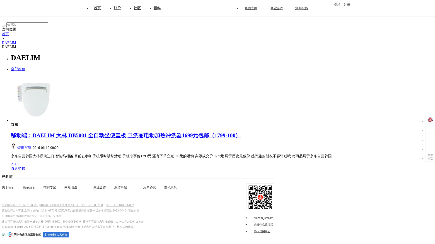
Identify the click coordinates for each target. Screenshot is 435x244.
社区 (137, 8)
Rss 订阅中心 (262, 231)
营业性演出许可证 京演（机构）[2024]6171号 (29, 210)
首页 (97, 8)
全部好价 (18, 69)
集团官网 (251, 8)
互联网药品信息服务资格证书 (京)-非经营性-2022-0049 (92, 210)
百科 (157, 8)
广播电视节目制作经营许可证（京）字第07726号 (31, 216)
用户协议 (149, 187)
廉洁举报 (120, 187)
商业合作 (277, 8)
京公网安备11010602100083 (20, 205)
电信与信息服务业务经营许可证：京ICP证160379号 (71, 205)
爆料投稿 (301, 8)
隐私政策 (170, 187)
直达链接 (18, 168)
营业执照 (133, 210)
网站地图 (70, 187)
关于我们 (8, 187)
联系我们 (29, 187)
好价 (117, 8)
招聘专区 (50, 187)
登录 (337, 4)
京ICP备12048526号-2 (120, 205)
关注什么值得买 (263, 224)
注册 (347, 4)
